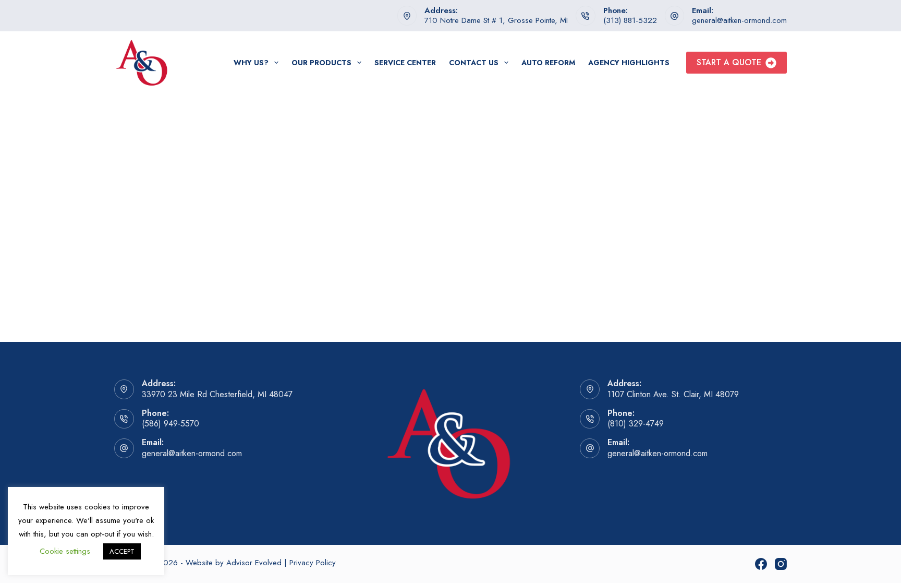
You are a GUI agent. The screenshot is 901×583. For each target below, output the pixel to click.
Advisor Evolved (254, 562)
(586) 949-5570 (170, 424)
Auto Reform (548, 62)
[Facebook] (761, 564)
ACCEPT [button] (122, 551)
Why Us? (251, 62)
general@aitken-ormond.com (739, 20)
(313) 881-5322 (630, 20)
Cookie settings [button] (65, 551)
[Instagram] (781, 564)
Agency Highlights (628, 62)
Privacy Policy (312, 562)
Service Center (405, 62)
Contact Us (473, 62)
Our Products (321, 62)
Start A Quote (729, 62)
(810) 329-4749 (635, 424)
